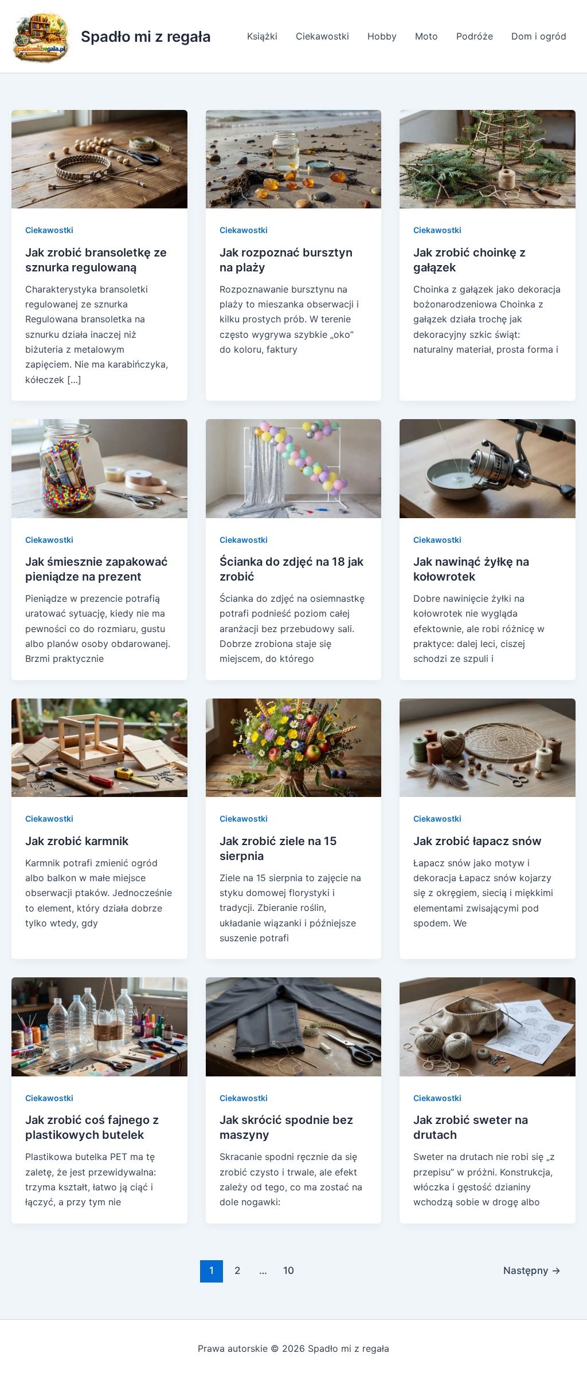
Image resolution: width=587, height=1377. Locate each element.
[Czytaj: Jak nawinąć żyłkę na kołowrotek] (488, 468)
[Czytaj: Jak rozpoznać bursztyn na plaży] (294, 158)
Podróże (474, 36)
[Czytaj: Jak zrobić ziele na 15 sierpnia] (294, 746)
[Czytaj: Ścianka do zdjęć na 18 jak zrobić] (294, 468)
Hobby (382, 36)
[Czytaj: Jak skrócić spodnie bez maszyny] (294, 1026)
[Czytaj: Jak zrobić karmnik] (99, 746)
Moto (426, 36)
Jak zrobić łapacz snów (477, 841)
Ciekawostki (322, 36)
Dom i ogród (538, 36)
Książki (262, 36)
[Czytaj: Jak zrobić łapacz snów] (488, 746)
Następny (532, 1270)
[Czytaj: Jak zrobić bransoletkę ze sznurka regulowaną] (99, 158)
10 (288, 1270)
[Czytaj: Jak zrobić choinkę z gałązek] (488, 158)
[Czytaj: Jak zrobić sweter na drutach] (488, 1026)
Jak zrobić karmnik (76, 841)
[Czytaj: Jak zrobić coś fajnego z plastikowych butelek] (99, 1026)
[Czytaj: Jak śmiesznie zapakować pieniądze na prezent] (99, 468)
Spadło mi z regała (146, 36)
